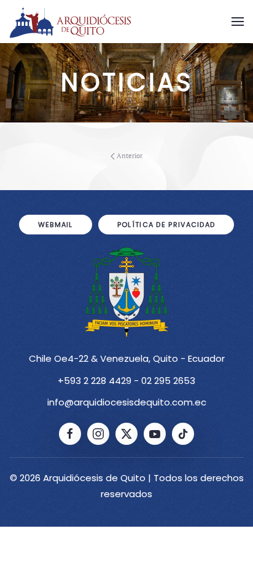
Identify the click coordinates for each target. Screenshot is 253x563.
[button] (238, 21)
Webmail (55, 225)
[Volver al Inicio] (70, 21)
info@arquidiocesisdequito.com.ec (126, 402)
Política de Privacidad (166, 225)
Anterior (129, 155)
